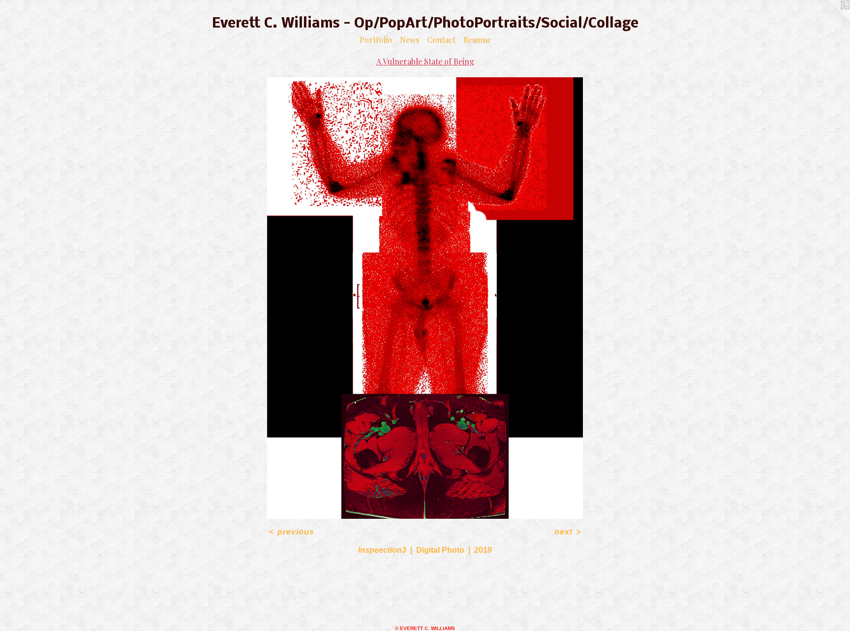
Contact (441, 39)
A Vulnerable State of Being (425, 61)
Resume (477, 39)
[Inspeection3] (424, 298)
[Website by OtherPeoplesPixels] (830, 19)
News (409, 39)
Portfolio (376, 39)
